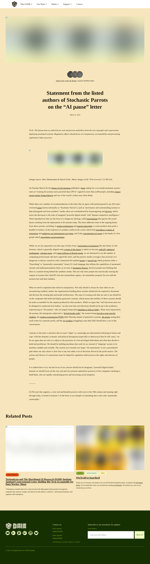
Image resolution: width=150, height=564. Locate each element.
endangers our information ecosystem (57, 233)
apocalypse (92, 260)
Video (103, 473)
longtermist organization (88, 246)
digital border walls (72, 313)
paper (39, 208)
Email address (92, 528)
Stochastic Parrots (80, 268)
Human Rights (92, 473)
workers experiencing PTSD (52, 317)
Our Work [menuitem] (41, 4)
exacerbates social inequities (52, 237)
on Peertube (118, 485)
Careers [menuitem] (79, 4)
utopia (82, 260)
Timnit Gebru (60, 81)
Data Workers (12, 474)
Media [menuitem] (54, 4)
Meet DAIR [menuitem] (25, 4)
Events (80, 473)
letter (83, 188)
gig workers (68, 321)
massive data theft (84, 226)
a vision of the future (72, 249)
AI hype (108, 211)
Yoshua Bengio (46, 195)
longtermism (92, 219)
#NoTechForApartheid (88, 477)
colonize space (46, 253)
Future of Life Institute (61, 188)
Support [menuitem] (66, 4)
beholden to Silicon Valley (88, 309)
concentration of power (92, 233)
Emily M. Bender (71, 81)
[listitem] (8, 533)
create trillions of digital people (70, 253)
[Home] (14, 4)
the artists (106, 317)
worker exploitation (65, 226)
